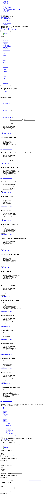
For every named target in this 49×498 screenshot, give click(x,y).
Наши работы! (4, 496)
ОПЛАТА (5, 5)
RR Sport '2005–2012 (7, 117)
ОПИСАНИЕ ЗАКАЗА (6, 473)
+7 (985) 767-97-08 (7, 20)
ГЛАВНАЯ (5, 1)
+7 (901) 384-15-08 (7, 23)
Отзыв (2, 488)
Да (1, 17)
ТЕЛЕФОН (3, 454)
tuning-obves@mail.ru (8, 437)
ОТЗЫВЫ (5, 13)
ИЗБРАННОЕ (14, 29)
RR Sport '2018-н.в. (7, 103)
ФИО (2, 453)
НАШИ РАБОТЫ (7, 7)
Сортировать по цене (5, 119)
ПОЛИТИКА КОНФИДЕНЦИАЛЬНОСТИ (12, 9)
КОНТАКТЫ (6, 11)
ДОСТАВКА (6, 6)
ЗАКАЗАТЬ (5, 3)
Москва (7, 15)
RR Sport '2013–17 (7, 110)
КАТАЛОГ (5, 2)
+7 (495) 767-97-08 (7, 21)
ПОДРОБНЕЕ (4, 133)
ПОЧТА (2, 470)
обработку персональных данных (35, 480)
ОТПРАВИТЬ (3, 460)
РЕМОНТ (5, 8)
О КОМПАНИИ (6, 10)
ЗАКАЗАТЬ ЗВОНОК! (6, 18)
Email (2, 486)
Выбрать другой (5, 17)
